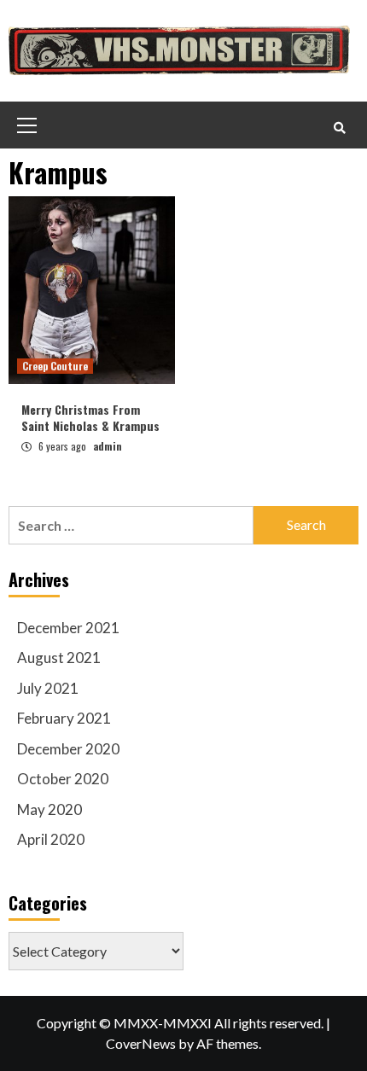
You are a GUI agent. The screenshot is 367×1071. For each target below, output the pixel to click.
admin (107, 446)
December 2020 (68, 749)
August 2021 (59, 657)
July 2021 (48, 688)
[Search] (339, 127)
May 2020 (49, 809)
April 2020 (50, 839)
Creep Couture (55, 365)
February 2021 (64, 718)
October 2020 (62, 779)
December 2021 (68, 628)
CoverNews (141, 1043)
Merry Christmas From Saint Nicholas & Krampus (90, 417)
